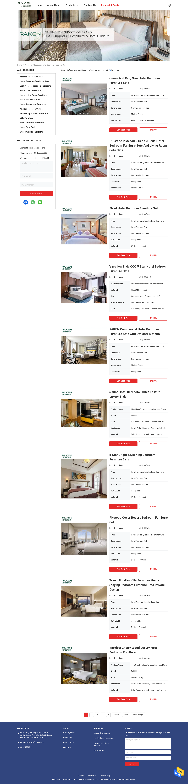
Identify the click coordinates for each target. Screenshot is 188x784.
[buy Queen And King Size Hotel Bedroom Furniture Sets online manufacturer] (84, 99)
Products (28, 65)
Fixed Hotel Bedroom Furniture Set (133, 208)
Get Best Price (123, 130)
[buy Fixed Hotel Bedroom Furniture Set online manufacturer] (84, 229)
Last (126, 715)
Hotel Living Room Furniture (33, 95)
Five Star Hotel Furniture (32, 122)
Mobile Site (92, 776)
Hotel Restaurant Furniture (33, 104)
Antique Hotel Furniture (31, 109)
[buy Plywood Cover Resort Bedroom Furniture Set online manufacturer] (84, 538)
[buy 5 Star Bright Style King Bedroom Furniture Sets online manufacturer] (84, 475)
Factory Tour (67, 738)
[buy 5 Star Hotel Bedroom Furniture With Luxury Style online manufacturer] (84, 413)
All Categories (99, 750)
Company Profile (69, 733)
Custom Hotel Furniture (31, 132)
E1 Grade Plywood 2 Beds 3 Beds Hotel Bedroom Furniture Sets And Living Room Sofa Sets (138, 145)
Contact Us (67, 747)
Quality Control (68, 742)
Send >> (132, 764)
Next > (116, 715)
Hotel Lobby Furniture (30, 90)
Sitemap (81, 776)
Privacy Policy (105, 776)
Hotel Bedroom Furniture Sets (34, 81)
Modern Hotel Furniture (31, 77)
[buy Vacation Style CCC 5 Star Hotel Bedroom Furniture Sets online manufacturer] (84, 287)
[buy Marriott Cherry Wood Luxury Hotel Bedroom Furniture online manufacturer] (84, 668)
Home (19, 65)
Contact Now (36, 193)
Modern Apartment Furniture (34, 113)
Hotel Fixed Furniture (30, 99)
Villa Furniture (26, 118)
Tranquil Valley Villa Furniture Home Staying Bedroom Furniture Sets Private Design (137, 585)
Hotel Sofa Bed (27, 127)
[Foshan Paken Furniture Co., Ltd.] (25, 4)
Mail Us (153, 130)
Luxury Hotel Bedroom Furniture (35, 86)
